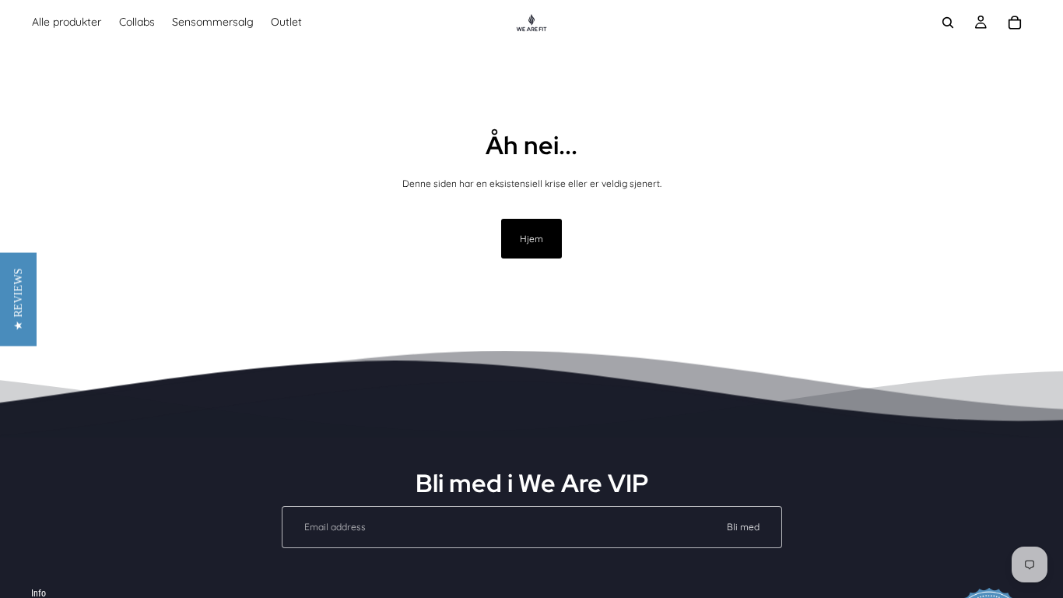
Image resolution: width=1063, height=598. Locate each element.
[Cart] (1015, 22)
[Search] (948, 22)
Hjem (531, 238)
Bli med (743, 527)
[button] (18, 299)
